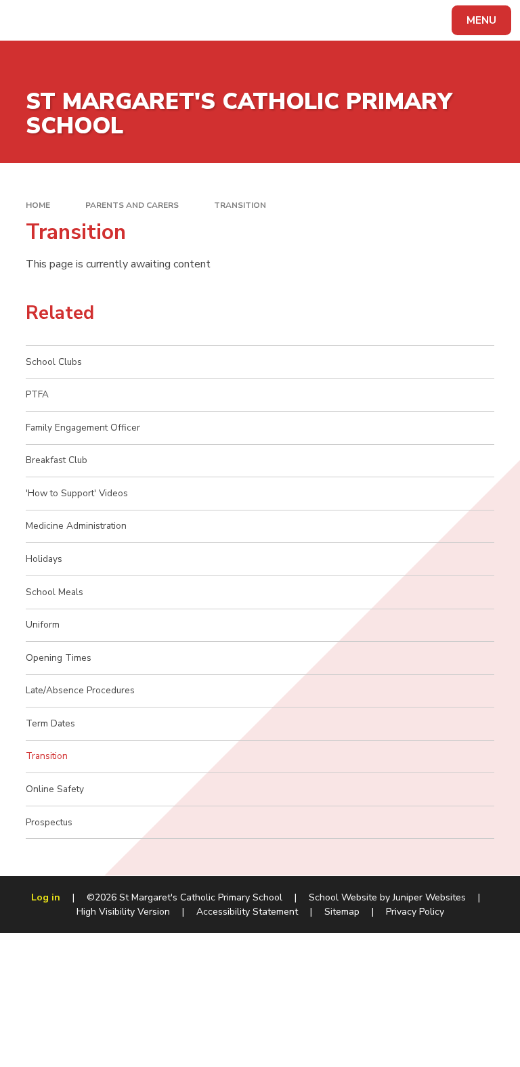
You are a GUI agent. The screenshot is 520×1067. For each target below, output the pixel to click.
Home (38, 205)
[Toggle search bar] (26, 20)
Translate (114, 22)
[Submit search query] (170, 18)
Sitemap (342, 911)
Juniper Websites (429, 897)
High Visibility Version (123, 911)
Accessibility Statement (247, 911)
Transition (240, 205)
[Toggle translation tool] (61, 20)
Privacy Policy (415, 911)
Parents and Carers (132, 205)
